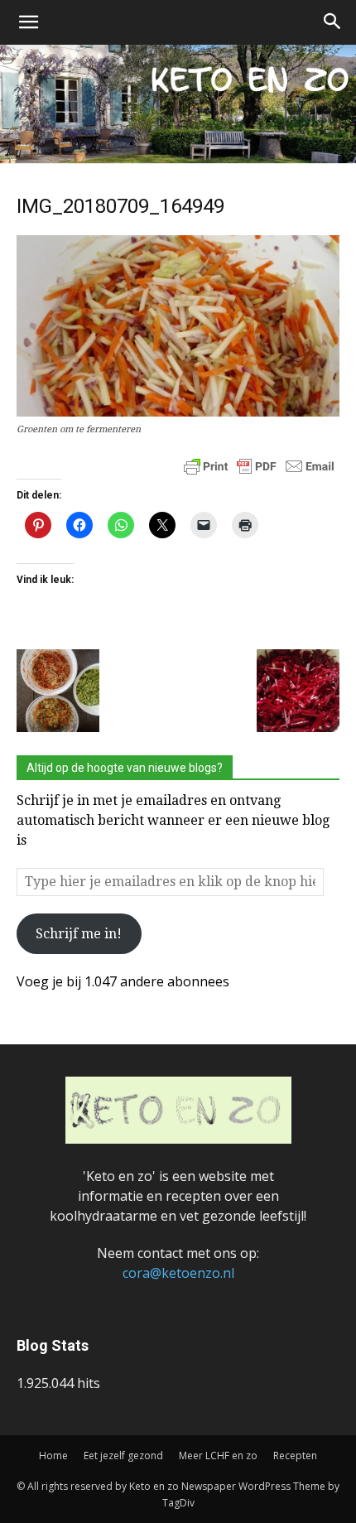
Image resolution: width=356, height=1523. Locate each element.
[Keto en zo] (178, 104)
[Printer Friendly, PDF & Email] (259, 465)
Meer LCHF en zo (218, 1455)
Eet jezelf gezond (123, 1455)
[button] (28, 22)
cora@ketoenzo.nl (178, 1273)
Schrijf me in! (79, 934)
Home (53, 1455)
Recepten (295, 1455)
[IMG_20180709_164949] (178, 412)
